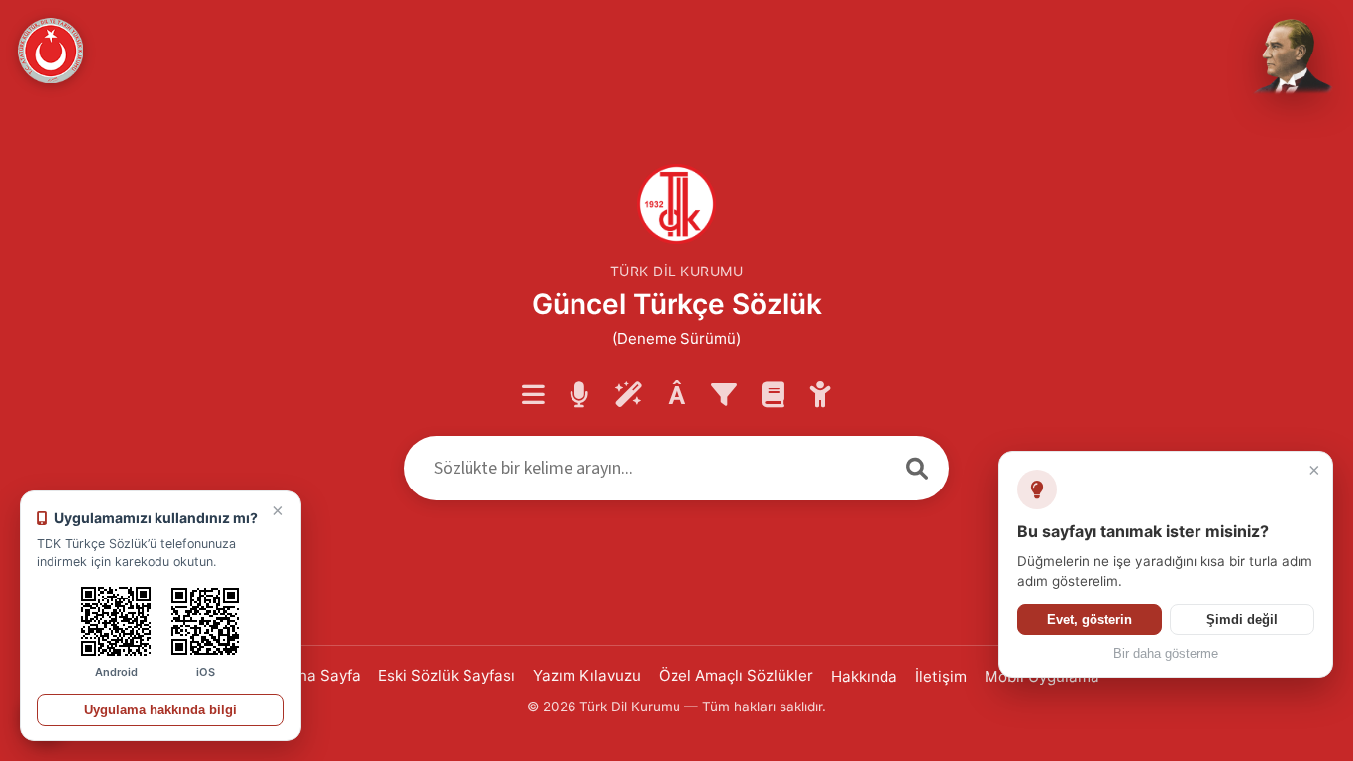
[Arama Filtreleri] (724, 395)
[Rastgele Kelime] (628, 395)
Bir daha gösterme (1165, 654)
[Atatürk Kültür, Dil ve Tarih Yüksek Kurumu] (50, 50)
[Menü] (533, 395)
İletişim (941, 676)
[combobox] (644, 468)
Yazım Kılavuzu (587, 675)
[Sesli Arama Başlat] (579, 395)
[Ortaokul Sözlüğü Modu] (820, 395)
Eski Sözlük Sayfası (446, 675)
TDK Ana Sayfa (307, 675)
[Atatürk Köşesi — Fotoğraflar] (1290, 57)
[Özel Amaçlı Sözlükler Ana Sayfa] (773, 395)
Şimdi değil (1242, 619)
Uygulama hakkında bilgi (160, 710)
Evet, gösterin (1089, 619)
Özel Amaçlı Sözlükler (736, 675)
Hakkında (864, 676)
